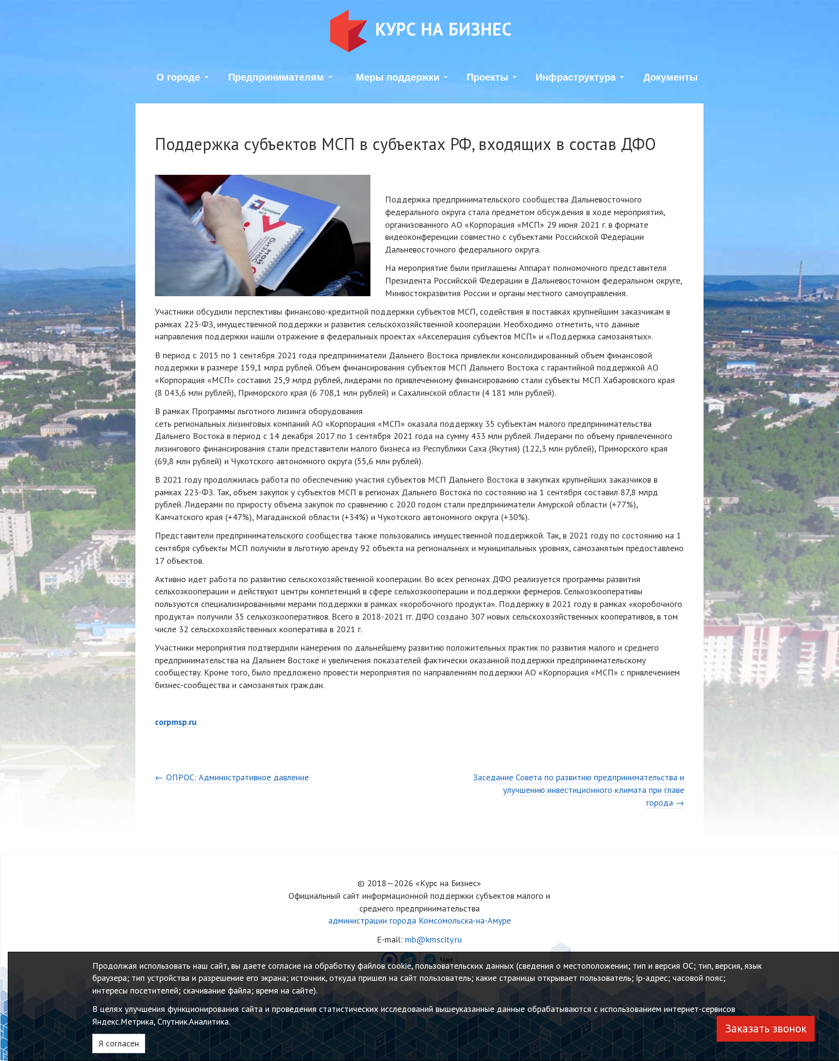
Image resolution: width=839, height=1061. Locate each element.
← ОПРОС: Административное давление (232, 777)
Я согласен (119, 1043)
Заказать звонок (765, 1028)
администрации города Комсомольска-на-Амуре (419, 920)
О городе (178, 77)
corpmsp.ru (176, 721)
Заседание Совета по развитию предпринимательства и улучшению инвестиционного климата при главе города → (578, 790)
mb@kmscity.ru (433, 939)
